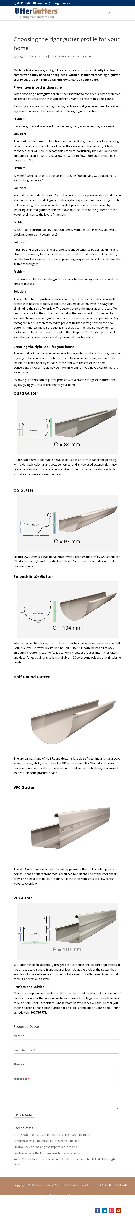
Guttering (78, 56)
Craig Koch (23, 56)
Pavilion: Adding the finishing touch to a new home (47, 1153)
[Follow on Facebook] (97, 1210)
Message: (21, 1079)
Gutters (89, 56)
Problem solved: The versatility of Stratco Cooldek (46, 1141)
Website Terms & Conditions (64, 1195)
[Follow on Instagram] (111, 1210)
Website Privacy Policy (60, 1200)
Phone (19, 1064)
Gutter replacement (61, 56)
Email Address (25, 1050)
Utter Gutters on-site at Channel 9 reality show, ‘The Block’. (52, 1135)
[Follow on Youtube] (118, 1210)
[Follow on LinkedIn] (104, 1210)
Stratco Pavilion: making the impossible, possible (46, 1147)
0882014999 (23, 3)
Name (19, 1036)
